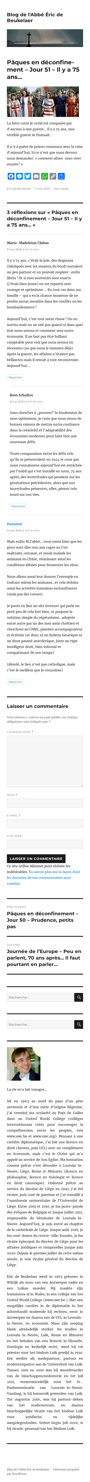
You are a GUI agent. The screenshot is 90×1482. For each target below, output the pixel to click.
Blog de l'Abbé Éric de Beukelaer (28, 1469)
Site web (14, 836)
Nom (12, 795)
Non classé (61, 188)
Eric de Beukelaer (19, 188)
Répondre (15, 377)
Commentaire (20, 732)
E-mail (14, 815)
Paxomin (14, 524)
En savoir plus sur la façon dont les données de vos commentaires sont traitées (43, 878)
